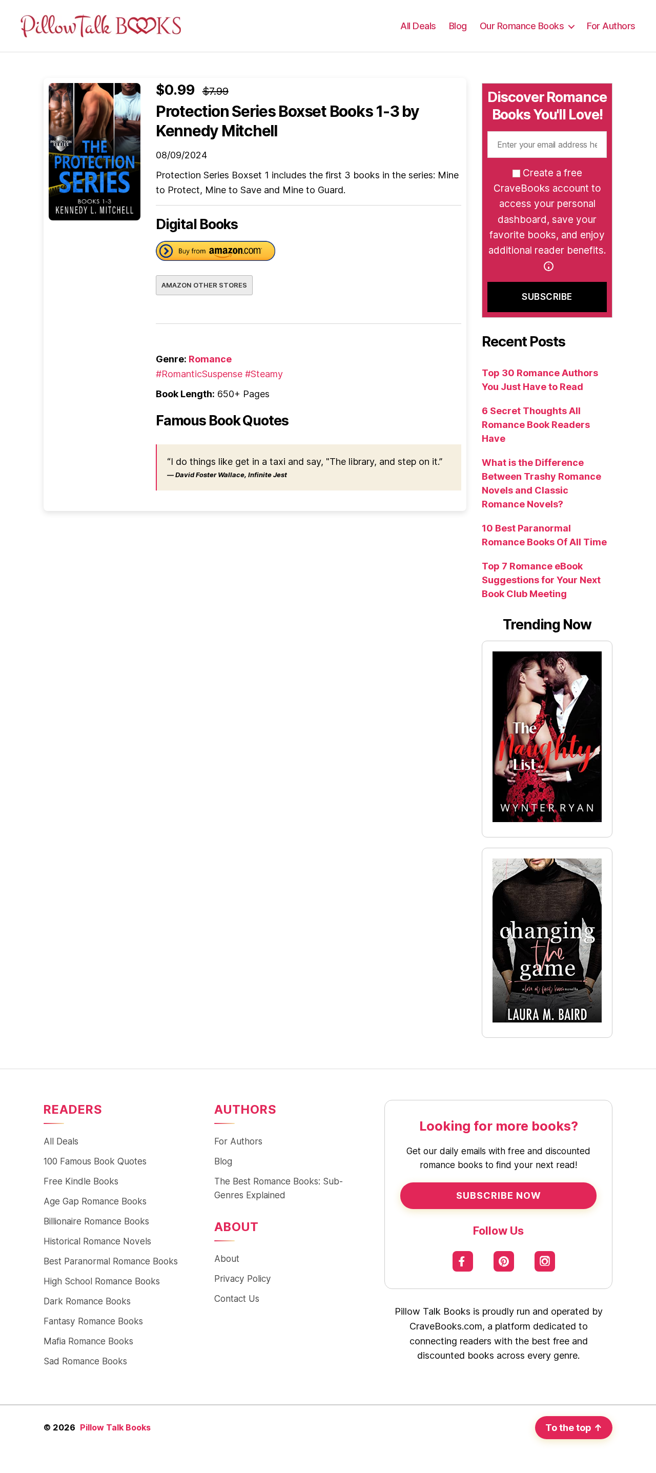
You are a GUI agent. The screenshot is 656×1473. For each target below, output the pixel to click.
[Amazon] (215, 253)
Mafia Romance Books (88, 1341)
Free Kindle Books (81, 1181)
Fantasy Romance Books (93, 1321)
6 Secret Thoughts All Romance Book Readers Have (536, 424)
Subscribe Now (498, 1195)
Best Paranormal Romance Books (111, 1261)
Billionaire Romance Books (96, 1221)
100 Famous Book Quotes (95, 1161)
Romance (210, 359)
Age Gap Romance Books (95, 1201)
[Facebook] (462, 1261)
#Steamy (264, 374)
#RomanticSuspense (199, 374)
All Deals (418, 26)
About (226, 1258)
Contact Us (236, 1298)
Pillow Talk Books (115, 1427)
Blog (458, 26)
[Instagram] (544, 1261)
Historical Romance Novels (97, 1241)
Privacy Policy (242, 1278)
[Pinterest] (503, 1261)
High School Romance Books (102, 1281)
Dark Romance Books (87, 1301)
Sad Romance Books (85, 1361)
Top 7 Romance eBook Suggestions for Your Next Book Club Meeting (541, 580)
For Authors (611, 26)
